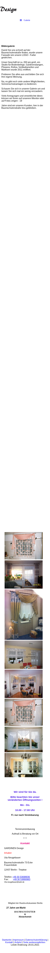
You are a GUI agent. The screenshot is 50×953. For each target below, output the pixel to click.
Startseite (7, 940)
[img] (25, 7)
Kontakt (9, 942)
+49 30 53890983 (21, 879)
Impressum (18, 940)
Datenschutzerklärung (36, 940)
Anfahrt (18, 942)
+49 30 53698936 (21, 877)
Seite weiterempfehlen (34, 942)
